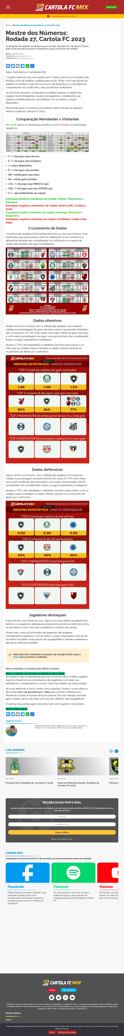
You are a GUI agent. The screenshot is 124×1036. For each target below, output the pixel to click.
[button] (111, 751)
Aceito (52, 1032)
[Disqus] (43, 943)
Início (8, 25)
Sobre (9, 1019)
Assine (52, 990)
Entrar (16, 657)
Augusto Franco (17, 54)
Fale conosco (68, 990)
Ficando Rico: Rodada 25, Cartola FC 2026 (29, 782)
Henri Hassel (10, 778)
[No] (121, 1029)
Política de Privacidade (67, 1032)
